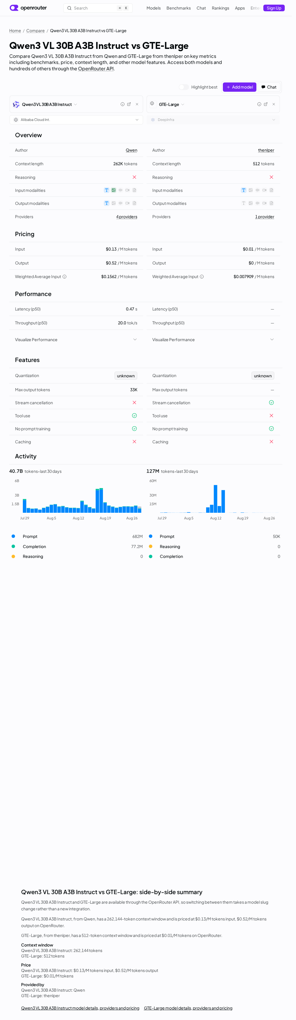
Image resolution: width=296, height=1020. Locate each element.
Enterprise (261, 7)
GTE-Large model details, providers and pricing (188, 1007)
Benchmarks (178, 7)
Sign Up (274, 7)
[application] (76, 499)
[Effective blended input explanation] (64, 276)
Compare (35, 30)
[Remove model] (137, 104)
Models (154, 7)
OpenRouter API (96, 68)
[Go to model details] (128, 104)
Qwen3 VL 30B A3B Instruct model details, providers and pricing (80, 1007)
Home (15, 30)
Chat (201, 7)
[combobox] (76, 119)
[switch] (198, 87)
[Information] (122, 104)
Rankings (220, 7)
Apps (240, 7)
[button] (76, 536)
